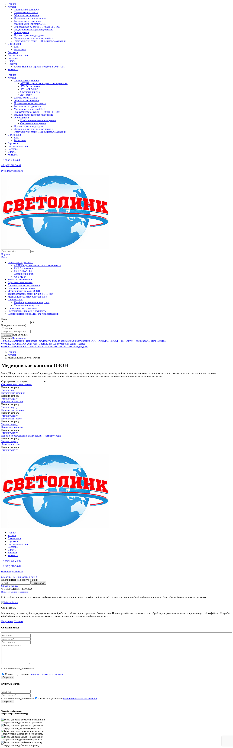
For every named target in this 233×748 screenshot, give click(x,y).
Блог (16, 46)
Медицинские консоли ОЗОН (30, 23)
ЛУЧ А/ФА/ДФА (29, 89)
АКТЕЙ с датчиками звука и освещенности (44, 83)
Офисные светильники (26, 15)
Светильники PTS (30, 92)
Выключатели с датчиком (28, 21)
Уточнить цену (9, 390)
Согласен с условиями (34, 674)
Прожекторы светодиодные (29, 35)
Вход (4, 257)
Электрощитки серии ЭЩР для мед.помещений (40, 41)
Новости (12, 63)
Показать (7, 335)
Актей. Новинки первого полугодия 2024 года (39, 66)
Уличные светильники (26, 12)
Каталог (12, 6)
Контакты (13, 69)
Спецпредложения (18, 55)
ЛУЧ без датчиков (30, 86)
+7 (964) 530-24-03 (11, 160)
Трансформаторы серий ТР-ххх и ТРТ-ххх (37, 26)
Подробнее (7, 621)
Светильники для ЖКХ (26, 9)
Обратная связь (9, 586)
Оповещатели (21, 32)
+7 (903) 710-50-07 (11, 165)
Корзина (5, 254)
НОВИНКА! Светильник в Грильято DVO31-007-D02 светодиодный (50, 346)
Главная (12, 4)
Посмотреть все (19, 338)
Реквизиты (20, 49)
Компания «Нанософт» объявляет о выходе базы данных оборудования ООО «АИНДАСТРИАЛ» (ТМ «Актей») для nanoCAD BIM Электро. (89, 340)
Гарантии (13, 52)
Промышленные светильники (30, 18)
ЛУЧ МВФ (26, 94)
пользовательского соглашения (46, 674)
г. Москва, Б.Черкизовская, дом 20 (19, 577)
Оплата (12, 61)
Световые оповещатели (33, 123)
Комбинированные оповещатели (38, 120)
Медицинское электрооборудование (33, 29)
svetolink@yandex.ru (12, 170)
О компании (14, 43)
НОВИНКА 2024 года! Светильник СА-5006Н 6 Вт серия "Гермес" (49, 343)
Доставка (13, 58)
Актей (8, 328)
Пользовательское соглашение (14, 592)
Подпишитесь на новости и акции (19, 579)
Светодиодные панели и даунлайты (33, 38)
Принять (18, 621)
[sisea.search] (32, 251)
